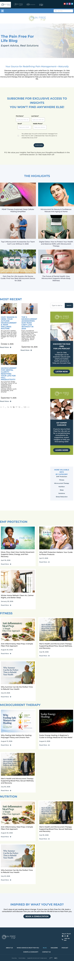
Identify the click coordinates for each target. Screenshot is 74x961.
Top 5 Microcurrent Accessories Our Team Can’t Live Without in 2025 (18, 243)
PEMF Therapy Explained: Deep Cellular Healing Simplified (18, 210)
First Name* (20, 116)
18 (19, 407)
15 (11, 407)
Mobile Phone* (38, 123)
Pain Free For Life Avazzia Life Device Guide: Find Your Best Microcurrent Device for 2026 (18, 278)
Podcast (65, 948)
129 (25, 407)
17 (16, 407)
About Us (9, 948)
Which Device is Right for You (28, 948)
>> (28, 407)
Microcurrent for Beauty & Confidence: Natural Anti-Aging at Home (56, 210)
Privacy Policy (14, 958)
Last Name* (35, 116)
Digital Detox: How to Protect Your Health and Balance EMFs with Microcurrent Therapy (56, 244)
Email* (20, 123)
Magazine (54, 948)
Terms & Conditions (21, 958)
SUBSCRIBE (39, 145)
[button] (2, 10)
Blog (45, 948)
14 (8, 407)
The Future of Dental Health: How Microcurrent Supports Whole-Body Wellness (56, 278)
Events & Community (30, 952)
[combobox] (63, 10)
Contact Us (46, 952)
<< (1, 407)
